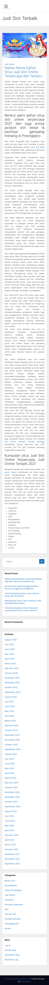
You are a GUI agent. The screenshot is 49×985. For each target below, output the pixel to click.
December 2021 (12, 854)
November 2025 (12, 682)
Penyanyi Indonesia (14, 904)
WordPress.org (11, 960)
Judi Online (9, 64)
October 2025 (11, 687)
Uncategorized (11, 923)
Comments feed (12, 955)
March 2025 (10, 721)
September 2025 (12, 692)
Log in (7, 945)
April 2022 (9, 840)
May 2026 (9, 654)
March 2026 (10, 663)
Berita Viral (10, 881)
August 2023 (11, 811)
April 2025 (9, 716)
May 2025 (9, 711)
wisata (8, 928)
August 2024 (11, 754)
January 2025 (11, 730)
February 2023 (11, 835)
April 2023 (9, 830)
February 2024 (11, 783)
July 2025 (9, 702)
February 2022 (11, 849)
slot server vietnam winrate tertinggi (24, 441)
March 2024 (10, 778)
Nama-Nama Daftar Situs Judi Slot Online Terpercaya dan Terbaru (23, 72)
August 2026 (11, 640)
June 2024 (10, 763)
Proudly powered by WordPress (18, 979)
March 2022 (10, 845)
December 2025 (12, 678)
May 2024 (9, 768)
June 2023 (10, 821)
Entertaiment (11, 885)
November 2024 (12, 740)
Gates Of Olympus (13, 890)
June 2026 (10, 649)
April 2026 (9, 659)
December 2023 (12, 792)
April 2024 (9, 773)
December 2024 (12, 735)
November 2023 (12, 797)
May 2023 (9, 825)
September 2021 (12, 864)
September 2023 (13, 806)
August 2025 (11, 697)
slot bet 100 (10, 914)
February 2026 (11, 668)
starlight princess (13, 919)
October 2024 (11, 744)
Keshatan (9, 900)
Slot (6, 909)
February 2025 (11, 725)
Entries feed (10, 950)
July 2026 (9, 644)
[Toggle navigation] (6, 6)
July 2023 (9, 816)
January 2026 (11, 673)
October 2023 (11, 802)
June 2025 (10, 706)
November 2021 (12, 859)
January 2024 (11, 787)
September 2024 (13, 749)
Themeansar (26, 981)
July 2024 (9, 759)
